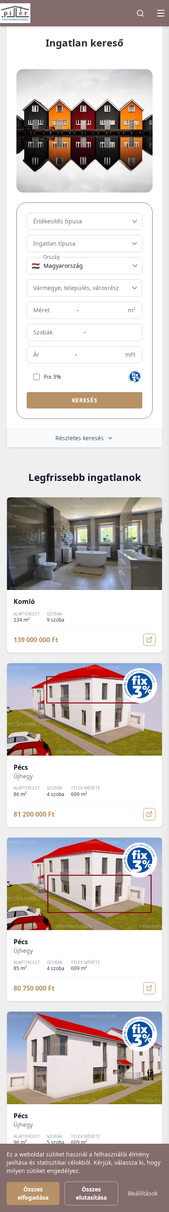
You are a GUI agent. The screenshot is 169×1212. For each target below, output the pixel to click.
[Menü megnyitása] (161, 13)
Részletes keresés (79, 438)
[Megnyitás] (149, 640)
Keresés (85, 400)
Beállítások (143, 1193)
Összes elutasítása (91, 1193)
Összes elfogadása (33, 1193)
